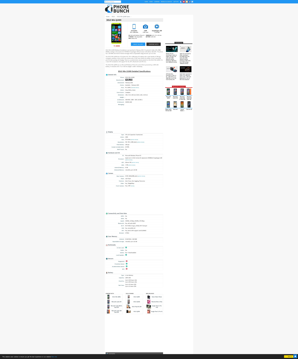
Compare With (153, 44)
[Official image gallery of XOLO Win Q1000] (116, 33)
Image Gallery (138, 44)
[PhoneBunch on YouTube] (183, 2)
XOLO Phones (130, 293)
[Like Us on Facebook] (189, 1)
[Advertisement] (165, 8)
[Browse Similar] (134, 139)
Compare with (110, 293)
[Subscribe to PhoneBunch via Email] (186, 1)
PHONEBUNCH (121, 9)
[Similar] (132, 185)
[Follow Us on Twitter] (192, 1)
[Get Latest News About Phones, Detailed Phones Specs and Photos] (108, 8)
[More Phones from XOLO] (128, 80)
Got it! (290, 357)
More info (54, 357)
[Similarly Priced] (135, 87)
